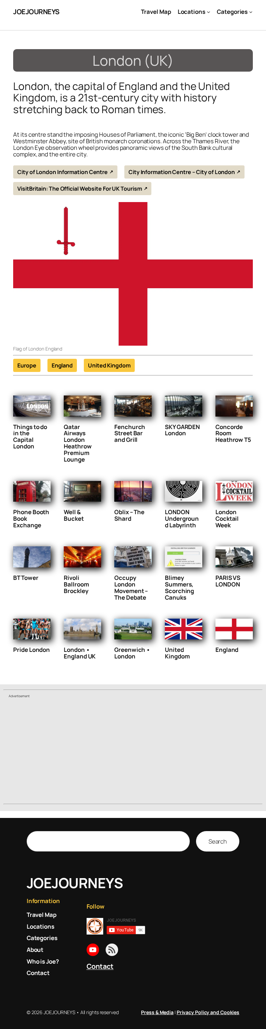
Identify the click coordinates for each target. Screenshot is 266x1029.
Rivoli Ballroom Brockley (76, 584)
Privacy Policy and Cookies (208, 1012)
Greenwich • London (132, 652)
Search (218, 841)
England (62, 365)
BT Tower (25, 577)
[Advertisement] (133, 751)
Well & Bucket (73, 515)
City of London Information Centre (62, 172)
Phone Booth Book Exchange (31, 518)
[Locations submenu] (208, 11)
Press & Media (157, 1012)
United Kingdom (109, 365)
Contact (100, 966)
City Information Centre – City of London (181, 172)
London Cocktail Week (227, 518)
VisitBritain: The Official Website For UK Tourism (79, 188)
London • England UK (80, 652)
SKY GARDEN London (182, 430)
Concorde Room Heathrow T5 (233, 433)
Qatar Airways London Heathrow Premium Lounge (77, 443)
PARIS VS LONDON (227, 581)
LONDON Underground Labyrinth (182, 518)
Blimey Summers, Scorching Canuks (179, 587)
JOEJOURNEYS (36, 11)
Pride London (31, 649)
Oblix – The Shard (129, 515)
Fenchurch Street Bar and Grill (129, 433)
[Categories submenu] (250, 11)
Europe (26, 365)
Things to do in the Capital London (30, 437)
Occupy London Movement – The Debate (131, 587)
